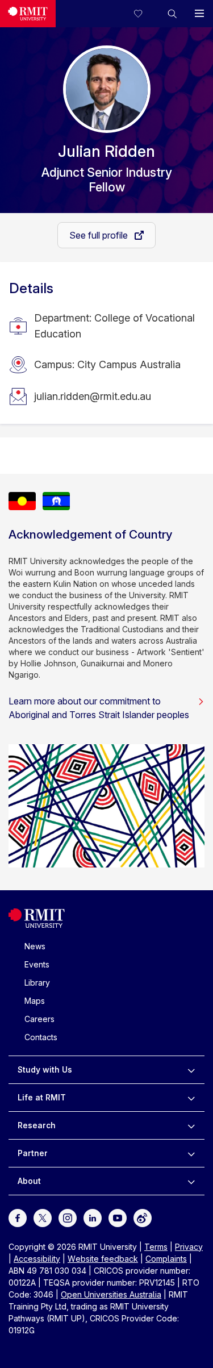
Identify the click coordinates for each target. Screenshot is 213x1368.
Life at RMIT (42, 1097)
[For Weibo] (142, 1216)
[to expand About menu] (191, 1181)
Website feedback (103, 1258)
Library (37, 982)
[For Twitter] (43, 1216)
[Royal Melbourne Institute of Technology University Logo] (28, 13)
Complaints (166, 1258)
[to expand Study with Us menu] (191, 1070)
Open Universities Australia (111, 1294)
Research (37, 1125)
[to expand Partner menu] (191, 1153)
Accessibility (37, 1258)
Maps (34, 1001)
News (34, 946)
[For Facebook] (18, 1216)
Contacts (40, 1037)
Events (36, 964)
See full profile (99, 235)
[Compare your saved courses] (144, 13)
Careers (39, 1019)
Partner (33, 1153)
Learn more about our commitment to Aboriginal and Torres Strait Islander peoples (99, 707)
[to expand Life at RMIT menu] (191, 1097)
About (29, 1181)
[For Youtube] (117, 1216)
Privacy (189, 1247)
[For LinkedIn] (92, 1216)
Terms (156, 1247)
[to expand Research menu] (191, 1125)
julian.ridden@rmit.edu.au (92, 396)
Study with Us (45, 1069)
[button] (172, 13)
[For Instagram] (68, 1216)
